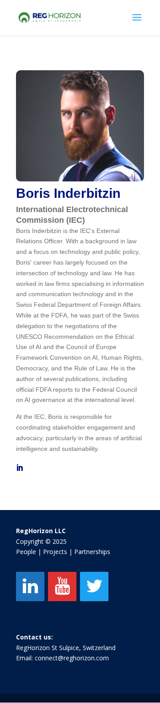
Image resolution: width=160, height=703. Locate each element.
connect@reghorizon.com (72, 658)
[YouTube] (62, 586)
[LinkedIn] (30, 586)
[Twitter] (94, 586)
